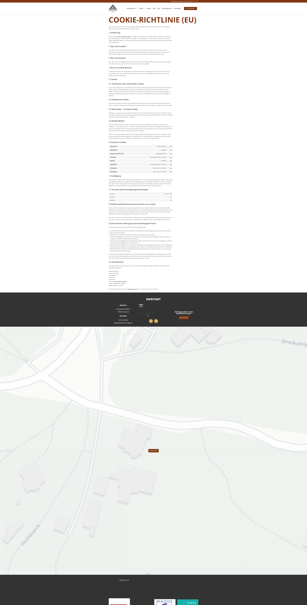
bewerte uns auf (143, 316)
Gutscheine (177, 8)
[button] (132, 8)
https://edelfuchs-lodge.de (124, 36)
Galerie (149, 8)
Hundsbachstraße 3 (123, 309)
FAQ (158, 8)
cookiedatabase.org (131, 289)
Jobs (154, 8)
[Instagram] (156, 321)
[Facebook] (151, 321)
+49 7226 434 (123, 320)
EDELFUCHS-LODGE (144, 308)
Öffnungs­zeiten (167, 8)
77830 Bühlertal (123, 312)
